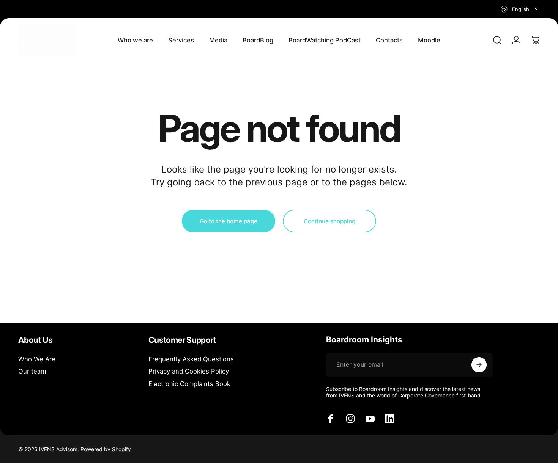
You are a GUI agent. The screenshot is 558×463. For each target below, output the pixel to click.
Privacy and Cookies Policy (188, 371)
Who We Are (36, 359)
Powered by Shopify (105, 449)
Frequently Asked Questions (191, 359)
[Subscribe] (479, 364)
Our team (32, 371)
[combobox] (520, 9)
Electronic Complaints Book (189, 384)
